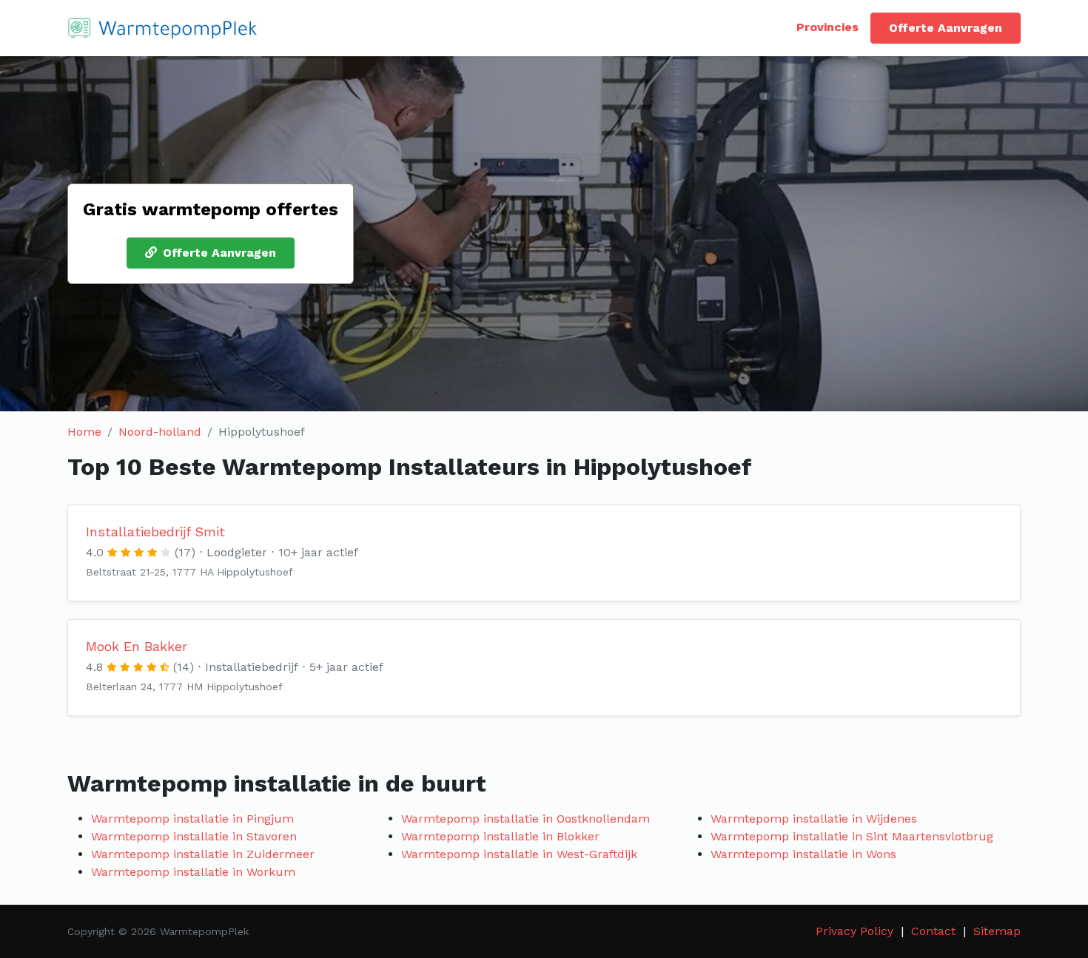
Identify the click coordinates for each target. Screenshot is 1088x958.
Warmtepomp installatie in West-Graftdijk (519, 854)
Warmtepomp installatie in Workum (193, 872)
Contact (933, 931)
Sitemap (997, 931)
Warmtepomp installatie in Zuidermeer (203, 854)
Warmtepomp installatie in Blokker (500, 836)
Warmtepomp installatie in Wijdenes (814, 819)
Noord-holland (159, 432)
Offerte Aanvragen (945, 28)
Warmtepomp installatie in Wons (803, 854)
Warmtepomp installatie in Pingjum (192, 819)
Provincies (827, 27)
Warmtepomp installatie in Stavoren (194, 836)
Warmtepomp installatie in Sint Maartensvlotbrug (852, 836)
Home (84, 432)
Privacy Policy (854, 931)
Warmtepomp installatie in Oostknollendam (525, 819)
